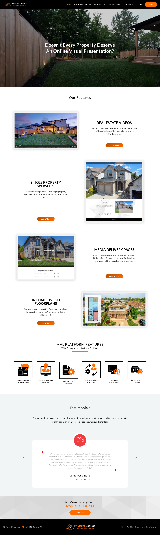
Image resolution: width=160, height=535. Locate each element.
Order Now (80, 512)
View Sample (114, 276)
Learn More (114, 145)
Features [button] (128, 4)
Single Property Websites (82, 4)
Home (69, 4)
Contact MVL (37, 527)
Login (151, 4)
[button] (24, 453)
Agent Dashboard (114, 4)
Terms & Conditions (13, 527)
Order (140, 4)
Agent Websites (99, 4)
